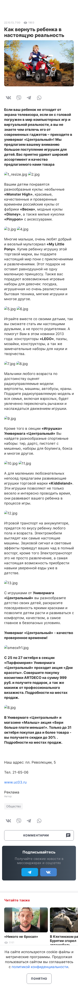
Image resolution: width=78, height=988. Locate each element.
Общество (13, 806)
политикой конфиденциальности (40, 967)
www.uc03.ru (15, 782)
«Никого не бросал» (21, 936)
